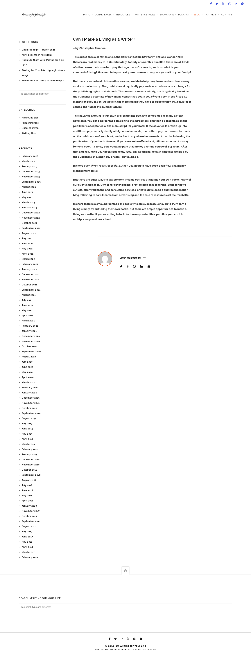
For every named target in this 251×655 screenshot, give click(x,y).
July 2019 (27, 423)
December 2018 (31, 459)
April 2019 (27, 439)
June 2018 (27, 490)
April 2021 (27, 315)
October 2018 (29, 470)
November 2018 (31, 464)
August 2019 (29, 418)
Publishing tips (30, 123)
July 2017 (27, 531)
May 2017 (27, 542)
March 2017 (28, 552)
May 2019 (27, 434)
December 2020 (31, 336)
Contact (226, 14)
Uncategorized (30, 128)
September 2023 (31, 182)
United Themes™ (146, 650)
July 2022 (27, 238)
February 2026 (30, 156)
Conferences (103, 14)
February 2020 (30, 387)
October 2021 (29, 284)
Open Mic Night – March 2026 (38, 49)
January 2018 (29, 506)
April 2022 (27, 254)
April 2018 (27, 500)
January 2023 (29, 207)
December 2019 (31, 398)
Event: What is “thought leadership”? (43, 80)
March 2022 (28, 259)
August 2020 (29, 356)
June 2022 (27, 243)
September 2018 (31, 475)
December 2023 (31, 171)
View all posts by (131, 257)
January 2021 (29, 331)
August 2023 (29, 187)
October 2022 (29, 223)
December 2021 (31, 274)
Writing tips (28, 133)
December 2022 (31, 212)
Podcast (183, 14)
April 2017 (27, 547)
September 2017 (31, 521)
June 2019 (27, 428)
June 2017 (27, 536)
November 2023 (31, 176)
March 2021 (28, 320)
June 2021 (27, 305)
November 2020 (31, 341)
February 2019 (30, 449)
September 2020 (31, 351)
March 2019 (28, 444)
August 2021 (29, 295)
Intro (86, 14)
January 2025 (29, 166)
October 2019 (29, 408)
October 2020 (29, 346)
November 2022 (31, 218)
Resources (123, 14)
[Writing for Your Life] (33, 14)
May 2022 (27, 248)
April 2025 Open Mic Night (37, 55)
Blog (197, 14)
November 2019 (31, 403)
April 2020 (27, 377)
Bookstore (167, 14)
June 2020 (27, 367)
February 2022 (30, 264)
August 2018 (29, 480)
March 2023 (28, 202)
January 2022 (29, 269)
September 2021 (31, 290)
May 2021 (27, 310)
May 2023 (27, 197)
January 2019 (29, 454)
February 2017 (30, 557)
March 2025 (28, 161)
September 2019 (31, 413)
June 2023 (27, 192)
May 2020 (27, 372)
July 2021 (27, 300)
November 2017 (31, 511)
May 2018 (27, 495)
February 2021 (30, 326)
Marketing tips (30, 117)
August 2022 (29, 233)
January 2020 (29, 392)
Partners (211, 14)
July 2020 (27, 362)
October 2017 (29, 516)
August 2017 (29, 526)
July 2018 (27, 485)
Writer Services (145, 14)
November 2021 (31, 279)
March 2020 (28, 382)
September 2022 (31, 228)
